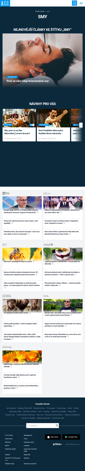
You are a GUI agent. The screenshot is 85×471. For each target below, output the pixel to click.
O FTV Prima (9, 435)
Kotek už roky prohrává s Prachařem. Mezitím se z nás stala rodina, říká (62, 211)
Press (25, 439)
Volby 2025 (72, 411)
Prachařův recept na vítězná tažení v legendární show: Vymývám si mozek (61, 222)
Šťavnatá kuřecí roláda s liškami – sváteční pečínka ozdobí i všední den (63, 284)
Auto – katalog (43, 411)
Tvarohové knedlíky (28, 418)
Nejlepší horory (39, 408)
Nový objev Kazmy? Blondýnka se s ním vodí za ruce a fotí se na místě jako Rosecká (63, 335)
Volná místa (8, 439)
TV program (50, 408)
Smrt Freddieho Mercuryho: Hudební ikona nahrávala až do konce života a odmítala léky (52, 132)
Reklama (8, 442)
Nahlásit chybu (9, 463)
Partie (70, 408)
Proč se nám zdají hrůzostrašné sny (28, 81)
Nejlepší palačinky (43, 418)
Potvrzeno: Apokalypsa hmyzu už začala (18, 261)
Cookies (7, 454)
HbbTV (7, 445)
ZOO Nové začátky (30, 411)
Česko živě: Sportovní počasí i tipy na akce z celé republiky (21, 222)
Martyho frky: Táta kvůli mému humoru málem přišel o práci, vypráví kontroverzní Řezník (63, 314)
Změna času (61, 408)
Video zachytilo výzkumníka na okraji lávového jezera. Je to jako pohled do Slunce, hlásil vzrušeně (22, 284)
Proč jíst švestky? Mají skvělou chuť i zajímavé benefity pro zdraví (20, 376)
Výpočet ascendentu (72, 415)
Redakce (26, 458)
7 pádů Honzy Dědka (58, 411)
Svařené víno (10, 415)
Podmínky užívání (10, 449)
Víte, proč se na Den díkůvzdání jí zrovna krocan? (17, 132)
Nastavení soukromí (30, 463)
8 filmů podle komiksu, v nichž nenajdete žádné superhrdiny (20, 325)
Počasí (76, 408)
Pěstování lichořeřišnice (54, 415)
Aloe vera (40, 415)
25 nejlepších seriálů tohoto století (16, 313)
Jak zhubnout (11, 408)
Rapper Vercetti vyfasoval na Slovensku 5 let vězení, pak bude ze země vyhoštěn (63, 325)
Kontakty (26, 445)
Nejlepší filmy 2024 (25, 408)
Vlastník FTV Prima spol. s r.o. (12, 459)
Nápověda (27, 454)
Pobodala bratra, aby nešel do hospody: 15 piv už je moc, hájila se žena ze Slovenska (22, 233)
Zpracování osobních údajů (30, 450)
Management (28, 435)
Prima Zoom (39, 11)
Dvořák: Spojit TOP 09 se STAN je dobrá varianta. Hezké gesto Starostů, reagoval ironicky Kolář (21, 211)
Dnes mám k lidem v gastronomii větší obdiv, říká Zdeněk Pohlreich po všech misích (62, 233)
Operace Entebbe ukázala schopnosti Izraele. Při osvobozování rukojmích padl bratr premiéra (21, 273)
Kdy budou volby (15, 411)
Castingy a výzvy (29, 442)
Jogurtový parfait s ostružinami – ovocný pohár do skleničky (62, 263)
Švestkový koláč (58, 418)
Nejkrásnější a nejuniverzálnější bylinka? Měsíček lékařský (21, 365)
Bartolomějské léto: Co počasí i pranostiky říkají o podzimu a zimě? (21, 387)
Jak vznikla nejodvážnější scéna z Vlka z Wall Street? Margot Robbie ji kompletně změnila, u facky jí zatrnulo (22, 336)
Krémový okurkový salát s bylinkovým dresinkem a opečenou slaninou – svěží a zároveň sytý (62, 273)
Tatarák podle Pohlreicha (25, 415)
